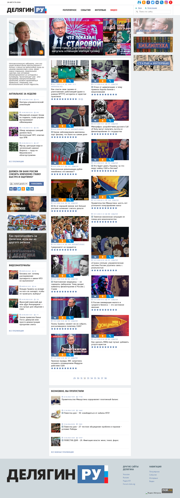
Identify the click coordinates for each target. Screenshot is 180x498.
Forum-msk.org (129, 484)
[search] (137, 12)
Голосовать (36, 184)
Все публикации (16, 162)
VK (11, 189)
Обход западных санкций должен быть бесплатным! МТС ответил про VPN (32, 134)
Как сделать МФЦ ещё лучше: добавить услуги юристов (110, 343)
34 (92, 378)
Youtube (126, 474)
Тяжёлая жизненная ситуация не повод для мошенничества (108, 218)
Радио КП (127, 481)
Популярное (69, 10)
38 (105, 378)
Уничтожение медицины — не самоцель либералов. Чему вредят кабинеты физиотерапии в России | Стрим (67, 285)
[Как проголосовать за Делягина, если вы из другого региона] (27, 246)
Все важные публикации (62, 452)
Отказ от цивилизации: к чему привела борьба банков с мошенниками (106, 89)
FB (15, 189)
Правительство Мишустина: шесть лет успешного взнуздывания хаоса (109, 204)
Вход (140, 8)
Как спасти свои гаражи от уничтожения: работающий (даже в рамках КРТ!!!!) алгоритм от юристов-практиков (69, 93)
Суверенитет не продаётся (63, 247)
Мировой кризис (77, 129)
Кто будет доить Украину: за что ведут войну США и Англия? (107, 167)
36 (99, 378)
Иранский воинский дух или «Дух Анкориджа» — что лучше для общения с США (32, 305)
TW (19, 189)
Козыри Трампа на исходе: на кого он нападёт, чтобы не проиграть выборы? (32, 291)
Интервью (100, 10)
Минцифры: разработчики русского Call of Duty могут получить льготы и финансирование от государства (109, 129)
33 (88, 378)
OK (23, 189)
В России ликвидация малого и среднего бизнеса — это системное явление (107, 304)
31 (81, 378)
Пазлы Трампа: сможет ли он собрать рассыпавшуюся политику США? (68, 325)
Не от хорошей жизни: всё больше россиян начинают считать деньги (68, 207)
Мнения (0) (32, 189)
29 (74, 378)
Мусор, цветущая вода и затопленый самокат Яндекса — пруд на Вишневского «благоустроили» (31, 150)
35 (95, 378)
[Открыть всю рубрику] (153, 26)
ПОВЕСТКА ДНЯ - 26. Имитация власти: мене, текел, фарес (91, 440)
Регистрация (152, 8)
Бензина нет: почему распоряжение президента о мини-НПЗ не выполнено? (31, 277)
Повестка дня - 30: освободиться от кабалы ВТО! (87, 413)
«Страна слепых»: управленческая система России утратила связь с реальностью (107, 265)
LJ (28, 189)
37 (102, 378)
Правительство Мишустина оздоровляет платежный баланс (90, 399)
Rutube (126, 477)
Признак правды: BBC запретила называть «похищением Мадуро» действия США (66, 363)
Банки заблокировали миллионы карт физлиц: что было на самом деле (69, 133)
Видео (113, 10)
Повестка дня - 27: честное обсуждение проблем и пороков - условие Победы (92, 428)
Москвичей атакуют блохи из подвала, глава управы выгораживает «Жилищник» (32, 118)
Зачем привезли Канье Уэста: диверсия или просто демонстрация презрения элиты (30, 321)
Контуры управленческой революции (31, 103)
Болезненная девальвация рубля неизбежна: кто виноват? (66, 170)
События (86, 10)
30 (78, 378)
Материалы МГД (56, 86)
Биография (17, 52)
